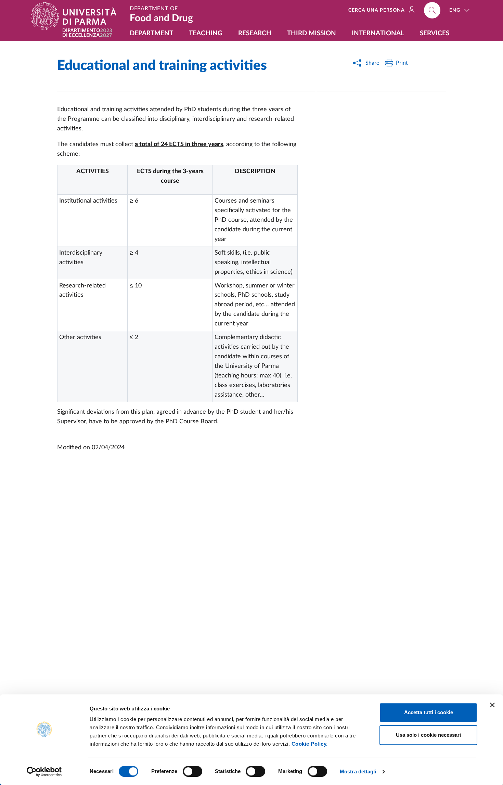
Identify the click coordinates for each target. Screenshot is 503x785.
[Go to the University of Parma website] (76, 16)
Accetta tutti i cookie (428, 712)
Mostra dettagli (358, 771)
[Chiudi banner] (492, 705)
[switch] (192, 771)
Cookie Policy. (310, 744)
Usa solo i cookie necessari (428, 735)
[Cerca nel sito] (432, 10)
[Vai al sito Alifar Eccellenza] (87, 32)
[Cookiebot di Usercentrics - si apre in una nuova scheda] (44, 772)
